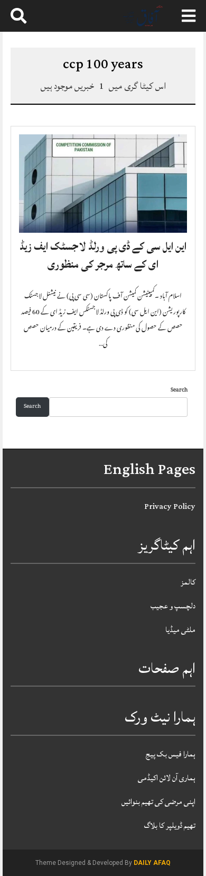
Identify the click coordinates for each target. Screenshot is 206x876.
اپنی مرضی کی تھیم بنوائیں (158, 801)
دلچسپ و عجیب (173, 606)
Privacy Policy (169, 506)
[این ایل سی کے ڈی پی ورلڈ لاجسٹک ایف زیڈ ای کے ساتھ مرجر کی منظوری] (103, 184)
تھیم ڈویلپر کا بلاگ (169, 825)
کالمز (188, 582)
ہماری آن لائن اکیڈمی (166, 778)
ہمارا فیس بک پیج (170, 754)
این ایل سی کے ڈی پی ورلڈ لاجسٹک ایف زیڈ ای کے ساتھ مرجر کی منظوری (103, 255)
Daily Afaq (152, 862)
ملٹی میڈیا (180, 629)
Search (179, 391)
